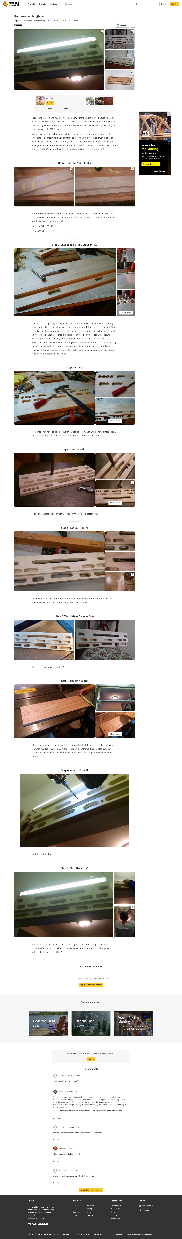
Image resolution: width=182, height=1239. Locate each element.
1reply (57, 1139)
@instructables (148, 1205)
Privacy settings (86, 1234)
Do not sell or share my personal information (112, 1234)
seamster (62, 1148)
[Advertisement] (155, 143)
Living (89, 1208)
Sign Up (174, 4)
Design (76, 1212)
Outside (90, 1212)
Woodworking (39, 21)
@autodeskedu (148, 1210)
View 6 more (126, 312)
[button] (133, 25)
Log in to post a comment (91, 1190)
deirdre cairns (64, 1076)
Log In (163, 4)
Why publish (116, 1205)
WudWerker (63, 1171)
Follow (50, 102)
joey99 (18, 21)
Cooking (90, 1205)
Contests (42, 4)
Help (113, 1212)
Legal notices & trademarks (142, 1234)
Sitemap (114, 1215)
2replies (58, 1118)
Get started (115, 1208)
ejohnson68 (63, 1127)
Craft (75, 1215)
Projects (31, 4)
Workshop (28, 21)
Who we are (115, 1219)
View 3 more (115, 734)
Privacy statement (70, 1234)
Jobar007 (62, 1091)
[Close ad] (169, 114)
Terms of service (54, 1234)
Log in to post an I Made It (91, 985)
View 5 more (115, 421)
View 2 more (115, 503)
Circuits (76, 1205)
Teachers (53, 4)
